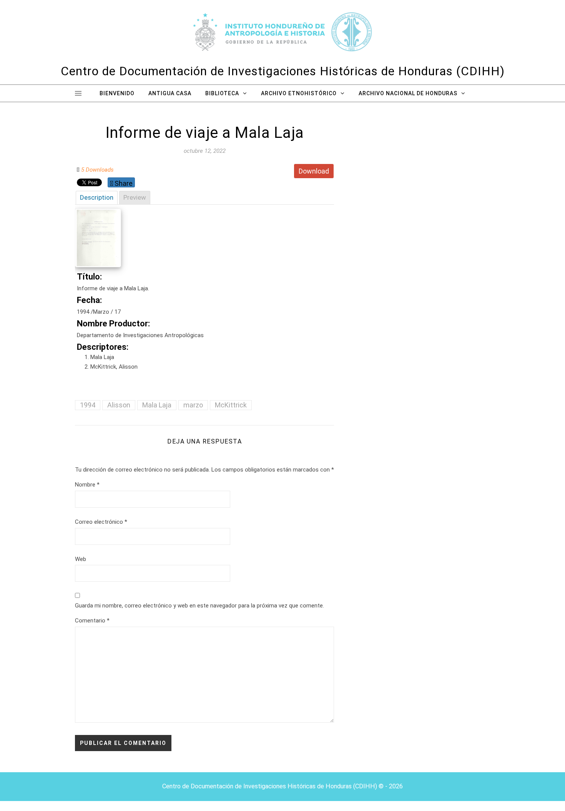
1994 (87, 405)
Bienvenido (117, 93)
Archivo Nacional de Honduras (408, 93)
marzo (193, 405)
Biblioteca (222, 93)
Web (80, 559)
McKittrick (231, 405)
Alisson (118, 405)
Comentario (92, 620)
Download (314, 171)
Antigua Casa (169, 93)
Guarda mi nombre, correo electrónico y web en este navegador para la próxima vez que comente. (199, 605)
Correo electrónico (101, 521)
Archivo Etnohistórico (299, 93)
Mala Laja (156, 405)
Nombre (87, 484)
